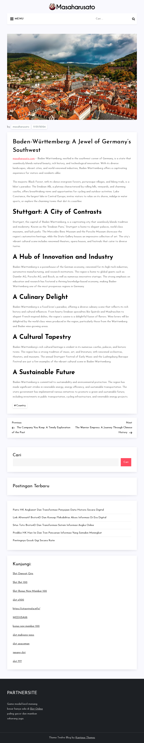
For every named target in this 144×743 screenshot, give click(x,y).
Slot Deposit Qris (23, 573)
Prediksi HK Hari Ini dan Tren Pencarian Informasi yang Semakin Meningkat (57, 532)
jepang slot (19, 652)
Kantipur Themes (85, 737)
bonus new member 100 (26, 626)
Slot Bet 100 (20, 582)
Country (21, 405)
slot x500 (18, 600)
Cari (17, 455)
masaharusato (21, 126)
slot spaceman (21, 643)
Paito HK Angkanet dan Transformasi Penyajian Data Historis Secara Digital (58, 510)
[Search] (133, 18)
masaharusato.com (24, 158)
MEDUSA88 (20, 617)
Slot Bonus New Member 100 (30, 591)
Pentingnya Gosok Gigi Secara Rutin (34, 540)
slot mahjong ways (23, 635)
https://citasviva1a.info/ (26, 608)
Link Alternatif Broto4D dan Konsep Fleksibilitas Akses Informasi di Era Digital (59, 517)
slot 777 (17, 661)
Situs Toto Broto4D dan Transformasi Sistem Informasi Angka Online (53, 525)
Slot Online (36, 709)
